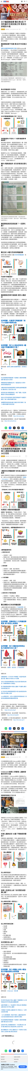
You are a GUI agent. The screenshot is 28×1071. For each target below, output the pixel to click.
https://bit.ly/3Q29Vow (10, 421)
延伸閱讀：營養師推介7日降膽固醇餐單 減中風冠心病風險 (13, 622)
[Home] (6, 1)
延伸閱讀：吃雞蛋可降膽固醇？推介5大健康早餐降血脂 (13, 322)
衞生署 (14, 667)
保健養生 (3, 456)
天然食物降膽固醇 (19, 255)
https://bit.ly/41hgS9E (13, 715)
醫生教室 (3, 29)
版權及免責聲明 (17, 1056)
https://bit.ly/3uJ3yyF (10, 710)
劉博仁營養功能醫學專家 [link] (14, 366)
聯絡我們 (3, 1056)
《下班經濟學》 (20, 607)
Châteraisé (10, 991)
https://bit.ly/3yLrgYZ (18, 720)
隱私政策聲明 (3, 1061)
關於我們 (3, 1059)
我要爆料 (16, 1061)
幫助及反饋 (16, 1059)
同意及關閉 (22, 1066)
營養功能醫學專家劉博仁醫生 (9, 48)
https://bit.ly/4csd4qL (18, 416)
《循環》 (9, 667)
